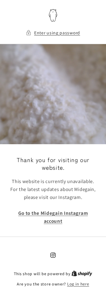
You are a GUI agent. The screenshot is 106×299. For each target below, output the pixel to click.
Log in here (78, 284)
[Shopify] (82, 273)
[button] (53, 32)
